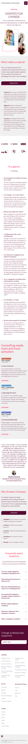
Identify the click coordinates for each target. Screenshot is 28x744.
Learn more (4, 380)
